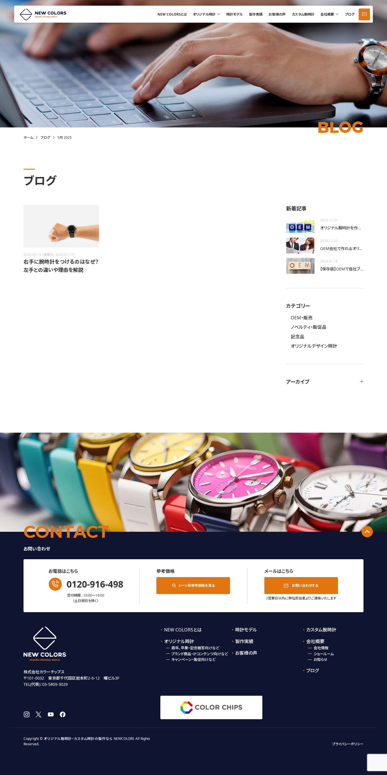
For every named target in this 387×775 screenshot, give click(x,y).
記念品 (297, 337)
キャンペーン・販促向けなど (193, 659)
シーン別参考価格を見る (196, 585)
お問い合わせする (305, 585)
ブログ (349, 14)
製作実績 (256, 14)
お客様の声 (277, 14)
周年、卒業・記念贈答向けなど (195, 647)
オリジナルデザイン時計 (314, 346)
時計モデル (234, 14)
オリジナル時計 (204, 14)
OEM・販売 (301, 318)
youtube (51, 714)
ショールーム (324, 653)
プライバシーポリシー (347, 744)
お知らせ (321, 659)
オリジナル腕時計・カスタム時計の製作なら (78, 738)
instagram (26, 714)
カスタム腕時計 (303, 14)
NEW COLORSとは (172, 14)
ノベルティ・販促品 (308, 327)
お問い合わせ (364, 14)
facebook (62, 714)
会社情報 (321, 647)
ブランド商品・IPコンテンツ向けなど (199, 653)
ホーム (28, 137)
